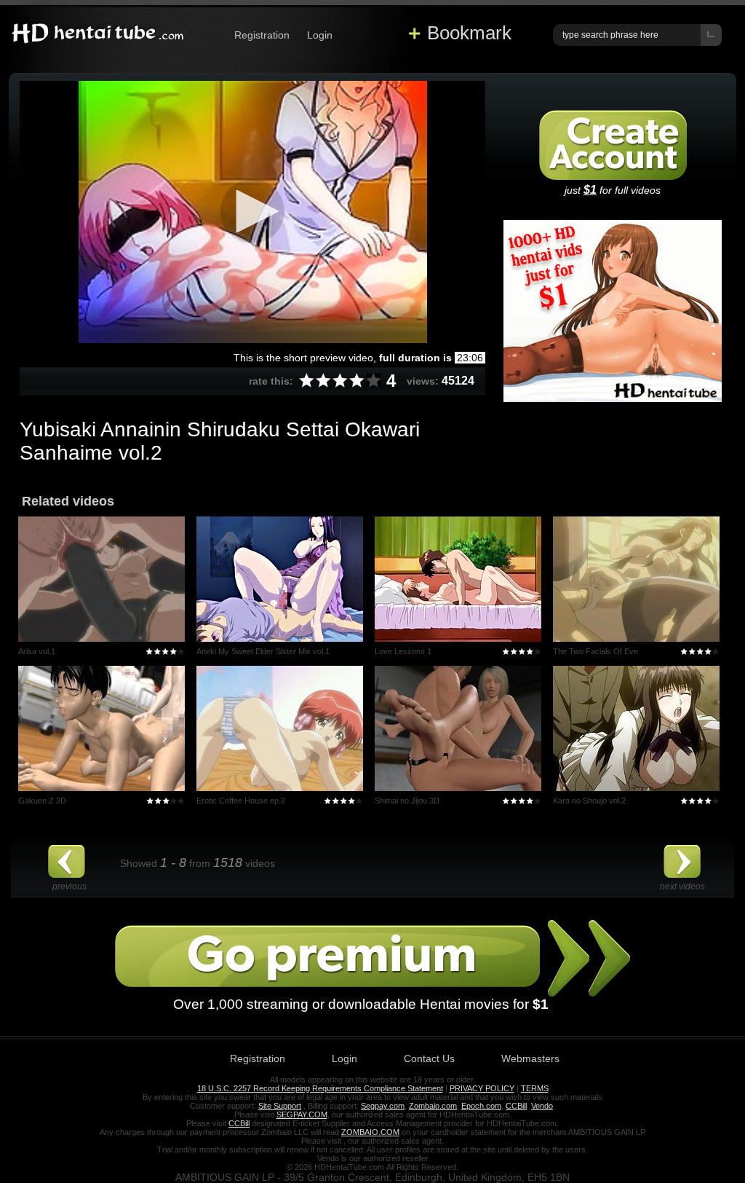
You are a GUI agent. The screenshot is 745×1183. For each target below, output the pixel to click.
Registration (262, 35)
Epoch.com (481, 1105)
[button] (252, 211)
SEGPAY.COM (301, 1114)
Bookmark (469, 33)
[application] (252, 212)
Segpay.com (383, 1105)
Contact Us (429, 1058)
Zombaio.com (433, 1105)
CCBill (516, 1105)
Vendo (542, 1105)
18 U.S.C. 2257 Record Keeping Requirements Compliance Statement (320, 1088)
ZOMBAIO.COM (370, 1132)
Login (319, 35)
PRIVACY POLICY (482, 1088)
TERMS (535, 1088)
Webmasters (530, 1058)
